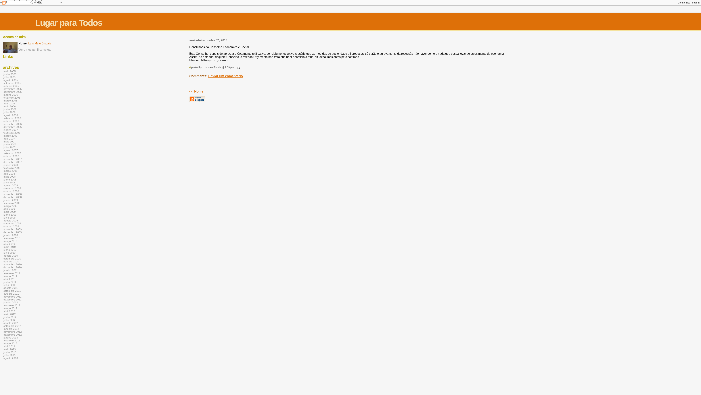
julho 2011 (9, 284)
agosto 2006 (10, 115)
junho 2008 (9, 179)
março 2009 (10, 205)
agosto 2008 (10, 185)
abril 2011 (9, 279)
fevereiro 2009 (11, 203)
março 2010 (10, 241)
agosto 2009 (10, 220)
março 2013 (10, 343)
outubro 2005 (11, 85)
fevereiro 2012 (11, 305)
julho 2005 (9, 77)
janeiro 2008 (10, 164)
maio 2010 (9, 246)
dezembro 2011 (12, 299)
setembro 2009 (12, 223)
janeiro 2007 (10, 129)
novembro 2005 (12, 88)
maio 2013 (9, 349)
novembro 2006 (12, 124)
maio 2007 (9, 141)
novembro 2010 (12, 264)
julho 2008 (9, 182)
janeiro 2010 (10, 235)
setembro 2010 (12, 258)
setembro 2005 (12, 83)
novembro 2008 (12, 194)
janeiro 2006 (10, 94)
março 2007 (10, 135)
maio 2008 (9, 176)
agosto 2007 (10, 150)
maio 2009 (9, 211)
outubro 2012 (11, 328)
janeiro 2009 (10, 200)
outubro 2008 (11, 191)
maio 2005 (9, 71)
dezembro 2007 (12, 162)
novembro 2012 (12, 331)
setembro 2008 (12, 188)
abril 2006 (9, 103)
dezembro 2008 (12, 197)
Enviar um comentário (225, 76)
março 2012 (10, 308)
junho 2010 (9, 249)
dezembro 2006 (12, 126)
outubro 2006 (11, 121)
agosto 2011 (10, 287)
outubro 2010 (11, 261)
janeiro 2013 (10, 337)
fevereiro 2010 (11, 238)
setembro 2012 (12, 325)
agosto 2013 (10, 358)
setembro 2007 (12, 153)
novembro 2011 (12, 296)
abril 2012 (9, 311)
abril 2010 (9, 243)
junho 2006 (9, 109)
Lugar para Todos (68, 23)
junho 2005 (9, 74)
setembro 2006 (12, 118)
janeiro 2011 (10, 270)
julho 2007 (9, 147)
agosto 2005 (10, 80)
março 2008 (10, 170)
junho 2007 (9, 144)
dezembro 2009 (12, 232)
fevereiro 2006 (11, 97)
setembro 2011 (12, 290)
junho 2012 (9, 317)
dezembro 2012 (12, 334)
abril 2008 (9, 173)
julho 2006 (9, 112)
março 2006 (10, 100)
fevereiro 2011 (11, 273)
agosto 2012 (10, 322)
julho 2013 (9, 355)
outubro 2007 (11, 156)
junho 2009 (9, 214)
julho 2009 (9, 217)
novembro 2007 (12, 159)
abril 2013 (9, 346)
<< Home (196, 91)
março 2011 (10, 276)
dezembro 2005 (12, 91)
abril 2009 (9, 208)
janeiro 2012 (10, 302)
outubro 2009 (11, 226)
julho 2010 (9, 252)
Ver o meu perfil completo (34, 49)
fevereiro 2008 (11, 167)
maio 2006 (9, 106)
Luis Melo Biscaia (39, 43)
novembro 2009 (12, 229)
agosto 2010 (10, 255)
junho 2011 (9, 282)
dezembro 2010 (12, 267)
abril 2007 (9, 138)
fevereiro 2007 (11, 132)
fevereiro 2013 (11, 340)
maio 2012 (9, 314)
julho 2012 (9, 320)
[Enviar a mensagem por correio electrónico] (238, 67)
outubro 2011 (11, 293)
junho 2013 (9, 352)
